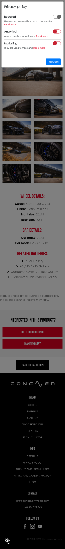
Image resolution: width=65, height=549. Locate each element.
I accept (53, 61)
